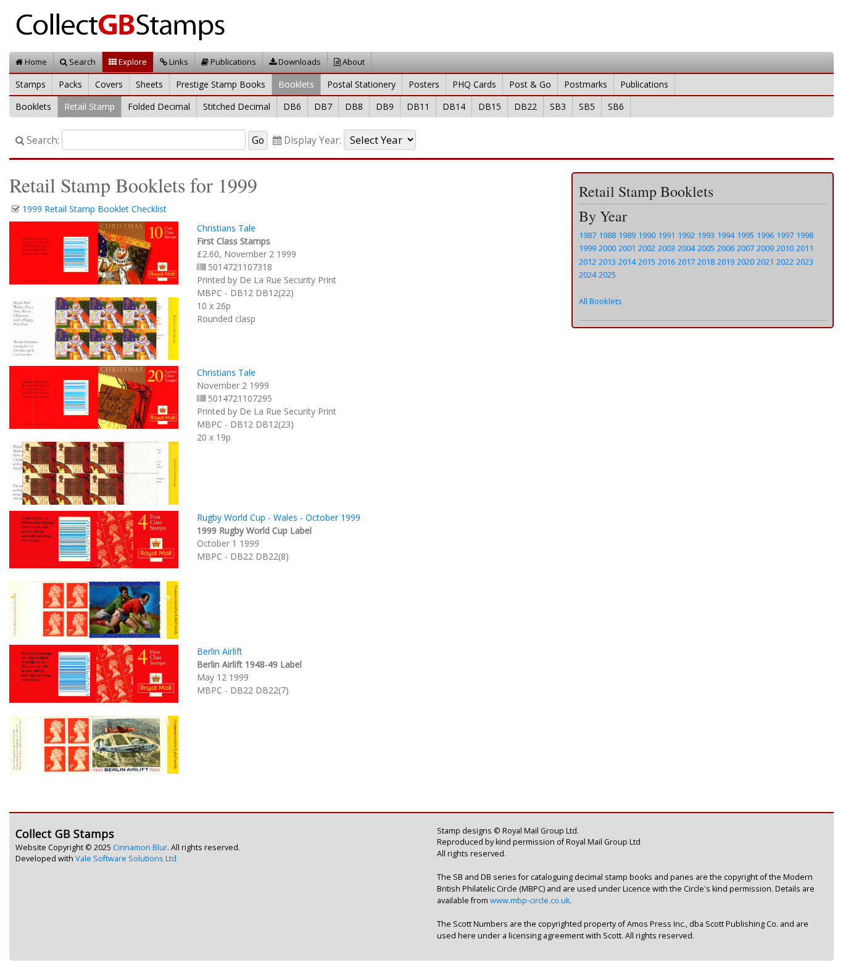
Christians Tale (226, 228)
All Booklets (600, 301)
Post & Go (530, 84)
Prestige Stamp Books (220, 84)
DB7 (323, 106)
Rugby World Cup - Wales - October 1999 (278, 517)
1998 (804, 235)
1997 (785, 235)
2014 (627, 261)
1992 (686, 235)
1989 (627, 235)
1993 (706, 235)
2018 (706, 261)
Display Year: (311, 140)
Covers (109, 84)
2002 (646, 248)
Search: (41, 140)
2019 (725, 261)
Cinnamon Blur (140, 847)
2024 (587, 274)
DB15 (489, 106)
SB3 (558, 106)
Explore (132, 61)
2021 (765, 261)
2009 (765, 248)
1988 (607, 235)
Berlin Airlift (220, 651)
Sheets (149, 84)
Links (177, 61)
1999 (587, 248)
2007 (745, 248)
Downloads (298, 61)
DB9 (385, 106)
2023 (804, 261)
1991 (666, 235)
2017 (686, 261)
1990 (646, 235)
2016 (666, 261)
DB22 (525, 106)
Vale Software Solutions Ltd (125, 858)
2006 (725, 248)
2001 (627, 248)
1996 (765, 235)
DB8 (354, 106)
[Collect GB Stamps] (125, 25)
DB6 (292, 106)
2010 (785, 248)
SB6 (616, 106)
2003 (666, 248)
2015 (646, 261)
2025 (607, 274)
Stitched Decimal (236, 106)
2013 (607, 261)
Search (81, 61)
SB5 (587, 106)
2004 (686, 248)
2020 (745, 261)
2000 (607, 248)
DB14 (453, 106)
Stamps (30, 84)
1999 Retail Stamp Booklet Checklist (94, 209)
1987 (587, 235)
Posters (424, 84)
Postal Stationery (361, 84)
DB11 (418, 106)
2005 (706, 248)
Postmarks (585, 84)
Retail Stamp (89, 106)
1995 (745, 235)
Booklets (296, 84)
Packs (70, 84)
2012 (587, 261)
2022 (785, 261)
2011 (804, 248)
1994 (725, 235)
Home (35, 61)
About (353, 61)
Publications (232, 61)
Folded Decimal (159, 106)
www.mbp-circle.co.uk (530, 900)
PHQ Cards (474, 84)
